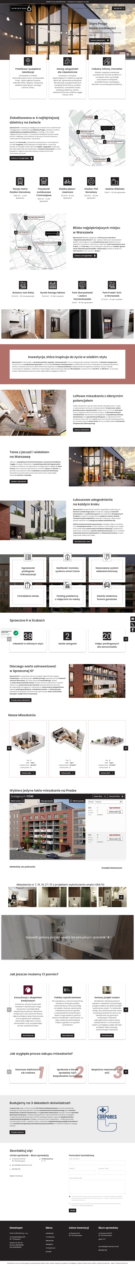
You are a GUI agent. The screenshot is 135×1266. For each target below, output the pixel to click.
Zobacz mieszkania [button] (81, 430)
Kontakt (49, 1252)
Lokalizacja (49, 1233)
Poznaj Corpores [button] (17, 1132)
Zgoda (113, 1263)
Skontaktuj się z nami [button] (82, 541)
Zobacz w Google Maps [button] (20, 158)
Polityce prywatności (86, 1205)
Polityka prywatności (122, 1263)
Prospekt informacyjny (112, 867)
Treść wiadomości (75, 1178)
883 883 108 (118, 8)
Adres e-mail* (104, 1168)
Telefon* (72, 1168)
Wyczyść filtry (114, 796)
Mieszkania (50, 1241)
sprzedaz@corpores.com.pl (22, 1165)
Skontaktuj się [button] (28, 1035)
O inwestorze (50, 1248)
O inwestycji (50, 1237)
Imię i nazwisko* (74, 1159)
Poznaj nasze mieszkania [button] (20, 700)
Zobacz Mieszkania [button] (98, 40)
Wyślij (72, 1210)
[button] (62, 336)
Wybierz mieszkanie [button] (18, 481)
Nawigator (49, 1244)
